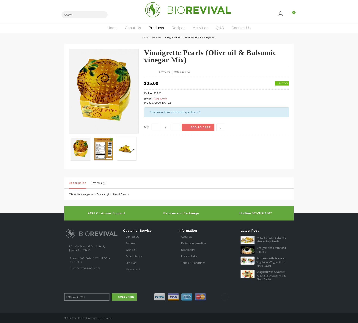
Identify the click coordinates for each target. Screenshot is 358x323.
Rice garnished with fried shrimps (271, 249)
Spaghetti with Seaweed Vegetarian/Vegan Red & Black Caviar (271, 275)
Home (145, 37)
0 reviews (164, 72)
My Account (133, 269)
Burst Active (160, 99)
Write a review (182, 72)
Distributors (188, 249)
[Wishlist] (220, 127)
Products (156, 37)
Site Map (131, 263)
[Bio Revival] (187, 9)
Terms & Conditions (193, 263)
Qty (146, 126)
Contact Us (132, 236)
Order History (134, 256)
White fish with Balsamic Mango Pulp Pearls (271, 239)
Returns (130, 243)
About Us (186, 236)
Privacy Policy (189, 256)
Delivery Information (193, 243)
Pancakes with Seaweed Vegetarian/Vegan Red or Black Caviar (271, 262)
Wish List (131, 249)
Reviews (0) (99, 183)
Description (77, 183)
